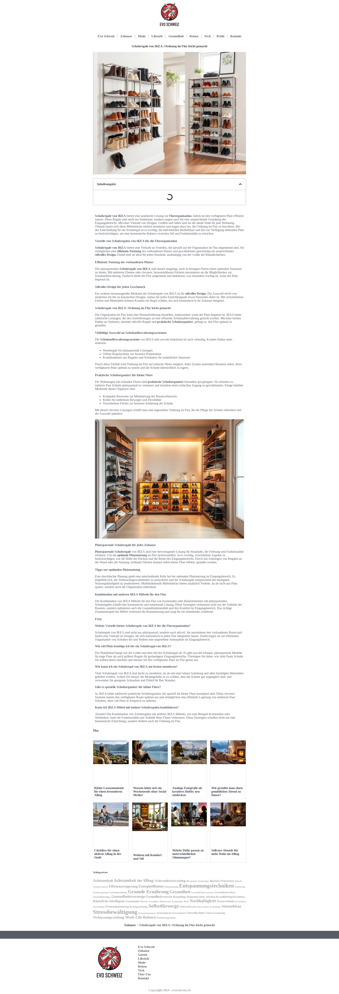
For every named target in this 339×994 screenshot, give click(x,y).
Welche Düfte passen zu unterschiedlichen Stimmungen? (188, 854)
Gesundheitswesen (159, 896)
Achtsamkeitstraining (170, 881)
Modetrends (165, 901)
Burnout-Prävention (222, 880)
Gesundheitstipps (102, 897)
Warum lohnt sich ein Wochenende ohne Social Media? (149, 791)
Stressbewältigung (115, 912)
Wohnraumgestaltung (108, 917)
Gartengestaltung (118, 892)
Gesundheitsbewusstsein (202, 892)
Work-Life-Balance (140, 917)
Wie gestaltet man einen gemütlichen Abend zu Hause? (227, 791)
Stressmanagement (147, 913)
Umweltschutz (196, 912)
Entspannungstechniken (206, 886)
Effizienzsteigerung (123, 886)
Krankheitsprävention (230, 896)
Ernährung (240, 887)
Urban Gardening (215, 913)
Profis (220, 36)
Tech (207, 36)
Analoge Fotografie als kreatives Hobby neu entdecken (187, 791)
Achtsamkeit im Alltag (134, 880)
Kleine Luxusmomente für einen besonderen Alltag (109, 791)
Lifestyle (157, 36)
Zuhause (126, 36)
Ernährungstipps (101, 892)
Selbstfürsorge (164, 905)
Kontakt (235, 36)
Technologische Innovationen (171, 913)
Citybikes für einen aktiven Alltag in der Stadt (107, 854)
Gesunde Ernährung (148, 891)
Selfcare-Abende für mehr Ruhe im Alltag (225, 852)
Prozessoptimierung (117, 906)
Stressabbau (231, 906)
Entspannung (171, 886)
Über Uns (144, 974)
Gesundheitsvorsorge (128, 896)
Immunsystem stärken (201, 896)
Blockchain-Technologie (198, 881)
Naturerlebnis (225, 901)
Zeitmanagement (166, 917)
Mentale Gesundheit (149, 901)
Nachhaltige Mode (180, 901)
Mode (142, 36)
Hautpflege (179, 896)
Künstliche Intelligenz (109, 901)
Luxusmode (132, 901)
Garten (142, 954)
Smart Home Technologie (209, 907)
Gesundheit (176, 36)
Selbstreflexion (188, 906)
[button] (240, 184)
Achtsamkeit (103, 880)
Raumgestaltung (139, 906)
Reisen (194, 36)
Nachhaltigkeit (203, 901)
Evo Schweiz (106, 36)
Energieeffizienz (151, 886)
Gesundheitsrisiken (224, 892)
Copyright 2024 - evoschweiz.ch (169, 990)
